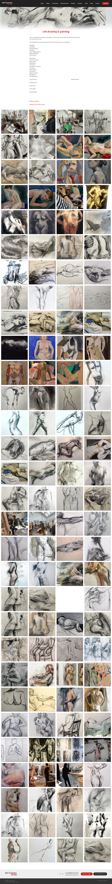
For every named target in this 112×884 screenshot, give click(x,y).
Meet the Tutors (65, 3)
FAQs (86, 3)
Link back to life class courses (37, 104)
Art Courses (55, 3)
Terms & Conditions (8, 881)
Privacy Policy (15, 881)
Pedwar (105, 880)
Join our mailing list (100, 874)
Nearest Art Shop (34, 101)
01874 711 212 (73, 873)
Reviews (73, 3)
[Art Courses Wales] (7, 2)
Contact (97, 3)
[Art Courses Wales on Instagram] (63, 874)
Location (80, 3)
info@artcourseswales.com (71, 875)
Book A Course (87, 874)
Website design (100, 880)
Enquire (105, 3)
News (91, 3)
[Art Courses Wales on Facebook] (60, 874)
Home (42, 3)
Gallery (48, 3)
